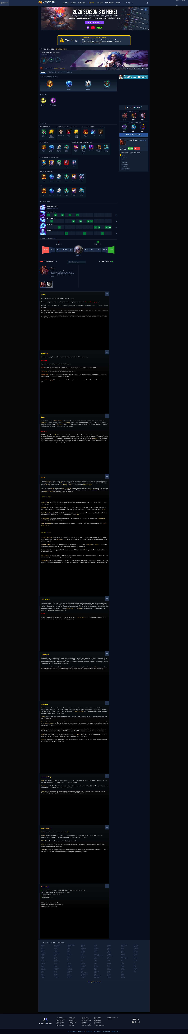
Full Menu (126, 3)
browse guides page (95, 43)
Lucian (82, 959)
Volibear (136, 945)
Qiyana (96, 966)
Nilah (95, 953)
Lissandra (83, 956)
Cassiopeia (57, 945)
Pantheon (96, 962)
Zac (135, 963)
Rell (95, 974)
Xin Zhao (136, 953)
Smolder (109, 969)
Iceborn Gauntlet (66, 488)
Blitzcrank (43, 969)
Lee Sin (83, 951)
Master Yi (83, 968)
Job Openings (97, 1031)
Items (123, 161)
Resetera (71, 1020)
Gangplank (57, 968)
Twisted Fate (124, 959)
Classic (91, 3)
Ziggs (135, 968)
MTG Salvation (86, 1019)
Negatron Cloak (66, 484)
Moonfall (59, 539)
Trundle (43, 722)
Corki (55, 948)
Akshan (43, 950)
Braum (43, 973)
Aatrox (42, 945)
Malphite (43, 786)
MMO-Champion (86, 1025)
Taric (122, 950)
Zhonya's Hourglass (46, 537)
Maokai (83, 966)
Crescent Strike (58, 421)
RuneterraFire (60, 1025)
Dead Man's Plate (46, 523)
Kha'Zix (69, 977)
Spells (123, 159)
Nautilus (43, 791)
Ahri (42, 947)
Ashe (91, 544)
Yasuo (96, 544)
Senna (109, 954)
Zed (42, 708)
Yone (135, 956)
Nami (95, 945)
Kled (82, 947)
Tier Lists (99, 3)
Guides (73, 3)
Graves (56, 974)
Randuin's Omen (45, 544)
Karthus (69, 968)
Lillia (82, 954)
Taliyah (123, 947)
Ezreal (56, 960)
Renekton (43, 422)
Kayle (68, 973)
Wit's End (43, 507)
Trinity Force (77, 734)
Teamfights (125, 164)
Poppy (95, 963)
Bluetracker (97, 1019)
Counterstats (60, 1022)
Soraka (109, 973)
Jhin (88, 544)
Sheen (63, 483)
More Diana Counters (134, 135)
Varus (122, 965)
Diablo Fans (97, 1022)
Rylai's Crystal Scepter (47, 513)
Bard (42, 966)
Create (66, 3)
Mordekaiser (84, 974)
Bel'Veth (43, 968)
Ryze (46, 484)
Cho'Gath (56, 947)
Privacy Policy (81, 1031)
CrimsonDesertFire (112, 1017)
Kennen (69, 976)
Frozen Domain (49, 723)
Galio (55, 966)
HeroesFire (72, 1025)
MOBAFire (59, 1017)
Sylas (108, 976)
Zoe (135, 971)
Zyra (135, 973)
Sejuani (109, 953)
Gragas (43, 835)
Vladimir (123, 977)
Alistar (42, 951)
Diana (55, 951)
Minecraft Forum (86, 1020)
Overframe (97, 1024)
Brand (42, 971)
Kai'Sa (69, 963)
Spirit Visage (44, 555)
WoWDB (84, 1022)
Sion (108, 965)
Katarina (69, 971)
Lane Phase (125, 162)
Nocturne (96, 954)
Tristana (123, 954)
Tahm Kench (124, 945)
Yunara (136, 959)
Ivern (68, 951)
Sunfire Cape (93, 490)
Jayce (68, 957)
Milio (82, 971)
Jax (68, 956)
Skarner (109, 968)
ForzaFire (72, 1024)
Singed (109, 963)
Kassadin (69, 969)
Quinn (95, 968)
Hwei (68, 947)
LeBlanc (104, 509)
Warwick (43, 841)
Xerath (135, 951)
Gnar (55, 971)
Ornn (95, 960)
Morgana (83, 976)
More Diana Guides (65, 72)
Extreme (52, 268)
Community (109, 3)
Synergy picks (125, 170)
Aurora (43, 963)
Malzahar (83, 965)
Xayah (135, 950)
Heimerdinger (71, 945)
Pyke (95, 965)
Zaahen (136, 962)
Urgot (122, 963)
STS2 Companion (99, 1025)
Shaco (109, 959)
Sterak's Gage (45, 560)
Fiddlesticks (57, 962)
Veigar (122, 968)
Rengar (109, 945)
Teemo (43, 716)
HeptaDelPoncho (61, 49)
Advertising (89, 1031)
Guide (43, 72)
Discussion (52, 72)
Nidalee (96, 951)
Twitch (122, 960)
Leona (82, 953)
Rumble (109, 948)
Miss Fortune (84, 973)
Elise (55, 957)
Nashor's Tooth (45, 502)
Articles (119, 1031)
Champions (82, 3)
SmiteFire (72, 1017)
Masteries (124, 157)
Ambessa (43, 953)
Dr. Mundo (57, 953)
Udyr (122, 962)
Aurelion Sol (44, 962)
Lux (82, 962)
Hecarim (56, 977)
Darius (43, 729)
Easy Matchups (126, 168)
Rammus (96, 971)
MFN (5, 3)
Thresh (122, 953)
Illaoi (68, 948)
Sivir (108, 966)
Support (113, 1031)
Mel (82, 969)
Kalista (69, 965)
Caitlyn (43, 976)
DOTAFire (72, 1019)
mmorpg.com (98, 1017)
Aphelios (43, 959)
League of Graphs (61, 1019)
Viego (122, 974)
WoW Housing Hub (87, 1024)
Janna (68, 953)
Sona (108, 971)
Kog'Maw (83, 948)
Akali (42, 780)
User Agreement (71, 1031)
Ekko (77, 514)
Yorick (135, 957)
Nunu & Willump (98, 956)
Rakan (95, 969)
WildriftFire (59, 1024)
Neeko (96, 950)
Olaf (95, 957)
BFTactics (85, 1017)
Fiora (55, 963)
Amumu (43, 954)
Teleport (97, 667)
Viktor (122, 976)
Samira (109, 951)
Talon (122, 948)
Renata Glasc (97, 976)
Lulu (42, 844)
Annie (42, 957)
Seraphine (110, 956)
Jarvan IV (69, 954)
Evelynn (56, 959)
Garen (56, 969)
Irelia (42, 734)
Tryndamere (124, 957)
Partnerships (106, 1031)
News (118, 3)
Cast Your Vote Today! (123, 148)
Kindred (83, 945)
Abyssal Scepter (87, 484)
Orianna (96, 959)
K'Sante (69, 962)
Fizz (55, 965)
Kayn (68, 974)
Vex (122, 971)
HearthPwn (97, 1020)
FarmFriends (72, 1022)
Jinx (68, 960)
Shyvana (109, 962)
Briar (42, 974)
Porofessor (59, 1020)
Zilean (43, 849)
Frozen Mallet (45, 518)
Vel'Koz (123, 969)
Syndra (109, 977)
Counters (124, 166)
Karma (69, 966)
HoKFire (109, 1019)
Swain (109, 974)
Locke (82, 957)
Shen (42, 739)
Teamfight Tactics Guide (94, 982)
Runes (123, 155)
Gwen (55, 976)
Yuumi (135, 960)
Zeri (135, 966)
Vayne (86, 550)
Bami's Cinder (48, 481)
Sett (108, 957)
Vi (121, 973)
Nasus (95, 947)
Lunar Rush (59, 424)
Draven (56, 954)
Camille (43, 977)
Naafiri (82, 977)
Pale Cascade (66, 422)
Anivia (42, 956)
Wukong (136, 948)
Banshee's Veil (45, 550)
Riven (108, 947)
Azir (42, 965)
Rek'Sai (96, 973)
